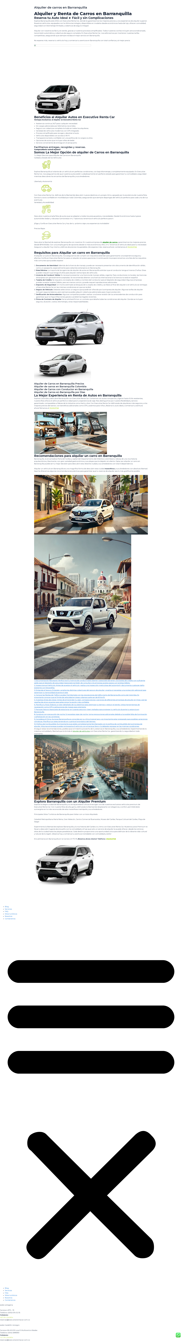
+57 (1, 1317)
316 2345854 (8, 1317)
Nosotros (8, 916)
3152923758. (132, 247)
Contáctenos (10, 919)
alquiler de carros (110, 242)
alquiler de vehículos (81, 731)
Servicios (8, 909)
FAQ (6, 911)
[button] (91, 1104)
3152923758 (54, 408)
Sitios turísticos (11, 914)
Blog (7, 907)
